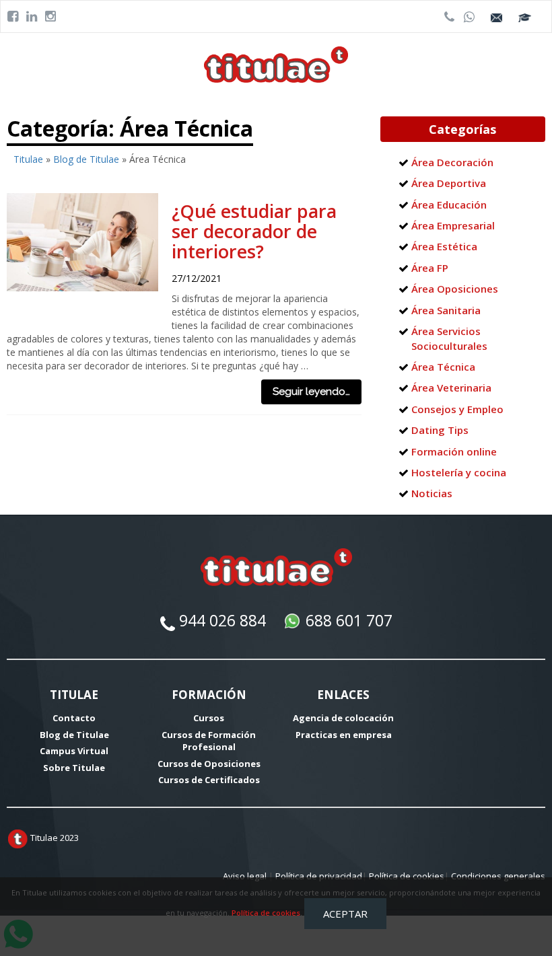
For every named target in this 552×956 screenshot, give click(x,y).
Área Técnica (443, 366)
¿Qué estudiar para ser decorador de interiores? (254, 231)
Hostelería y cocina (458, 472)
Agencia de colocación (343, 718)
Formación (209, 694)
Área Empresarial (453, 225)
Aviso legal (245, 876)
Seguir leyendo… (311, 391)
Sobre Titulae (74, 768)
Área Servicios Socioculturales (449, 338)
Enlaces (343, 694)
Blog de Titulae (86, 159)
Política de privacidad (318, 876)
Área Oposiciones (454, 288)
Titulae (28, 159)
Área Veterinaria (451, 387)
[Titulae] (276, 63)
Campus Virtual (74, 751)
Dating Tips (440, 430)
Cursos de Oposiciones (209, 764)
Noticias (431, 493)
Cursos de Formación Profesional (209, 741)
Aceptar (345, 913)
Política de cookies (266, 913)
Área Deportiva (448, 183)
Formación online (454, 451)
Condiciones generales (498, 876)
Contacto (74, 718)
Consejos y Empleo (457, 409)
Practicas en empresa (344, 735)
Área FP (429, 267)
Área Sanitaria (446, 310)
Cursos (208, 718)
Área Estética (444, 246)
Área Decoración (452, 162)
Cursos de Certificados (209, 780)
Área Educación (449, 204)
